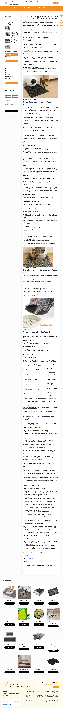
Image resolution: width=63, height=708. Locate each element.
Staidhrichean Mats (9, 76)
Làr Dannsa (7, 84)
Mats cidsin (7, 74)
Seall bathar (10, 603)
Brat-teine (9, 621)
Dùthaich (13, 92)
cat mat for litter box (29, 555)
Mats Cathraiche (8, 66)
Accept (5, 704)
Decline (9, 704)
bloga (38, 1)
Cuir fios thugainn (14, 4)
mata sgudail (36, 176)
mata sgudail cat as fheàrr (34, 411)
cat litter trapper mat (35, 477)
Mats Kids (7, 70)
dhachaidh (11, 1)
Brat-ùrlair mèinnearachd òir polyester (53, 646)
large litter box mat (41, 243)
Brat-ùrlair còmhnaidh (26, 7)
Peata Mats (7, 56)
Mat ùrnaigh (10, 669)
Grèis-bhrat (38, 669)
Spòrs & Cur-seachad (41, 7)
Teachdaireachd (7, 100)
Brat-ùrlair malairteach (17, 9)
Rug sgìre (7, 62)
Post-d (6, 96)
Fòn (12, 96)
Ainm (5, 92)
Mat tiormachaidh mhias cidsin (11, 72)
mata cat (31, 431)
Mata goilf (7, 86)
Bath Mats (7, 64)
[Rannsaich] (16, 19)
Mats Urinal (7, 78)
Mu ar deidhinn (19, 1)
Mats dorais (7, 68)
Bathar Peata (12, 7)
